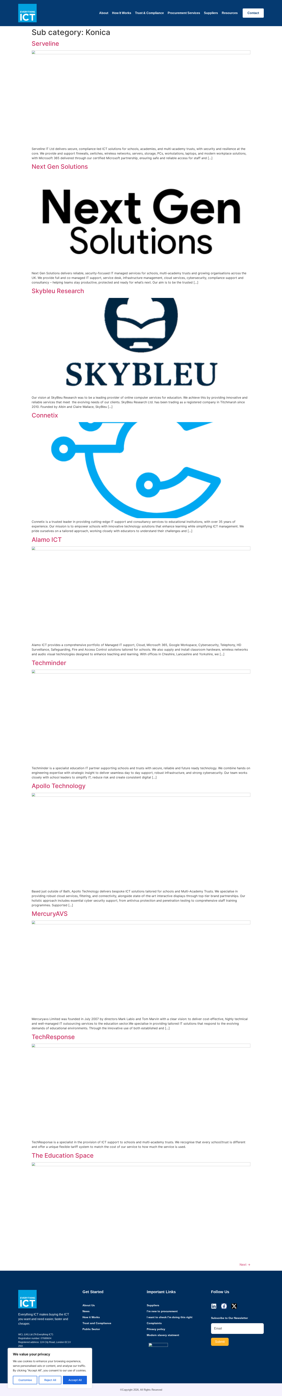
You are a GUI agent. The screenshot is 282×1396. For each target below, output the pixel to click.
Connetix (45, 415)
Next (245, 1264)
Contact (253, 13)
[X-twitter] (234, 1306)
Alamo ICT (47, 539)
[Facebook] (224, 1306)
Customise (25, 1380)
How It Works (121, 13)
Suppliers (211, 13)
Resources (230, 13)
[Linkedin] (214, 1306)
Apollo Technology (59, 786)
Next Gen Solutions (60, 166)
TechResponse (53, 1037)
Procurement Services (184, 13)
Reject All (50, 1380)
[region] (50, 1368)
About (103, 13)
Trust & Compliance (149, 13)
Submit (220, 1341)
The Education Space (63, 1155)
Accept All (75, 1380)
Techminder (49, 663)
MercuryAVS (50, 913)
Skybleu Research (58, 291)
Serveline (45, 43)
